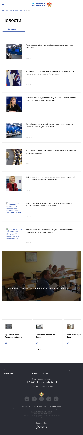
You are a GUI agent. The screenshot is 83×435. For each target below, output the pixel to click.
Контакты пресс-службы (39, 373)
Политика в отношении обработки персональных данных (41, 415)
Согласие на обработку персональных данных (41, 417)
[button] (38, 349)
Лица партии (34, 370)
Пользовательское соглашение (41, 411)
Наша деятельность (16, 10)
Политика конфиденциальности (41, 413)
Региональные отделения (65, 370)
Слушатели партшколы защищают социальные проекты (37, 288)
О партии (7, 370)
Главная (5, 10)
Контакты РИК (9, 373)
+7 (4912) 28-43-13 (41, 382)
